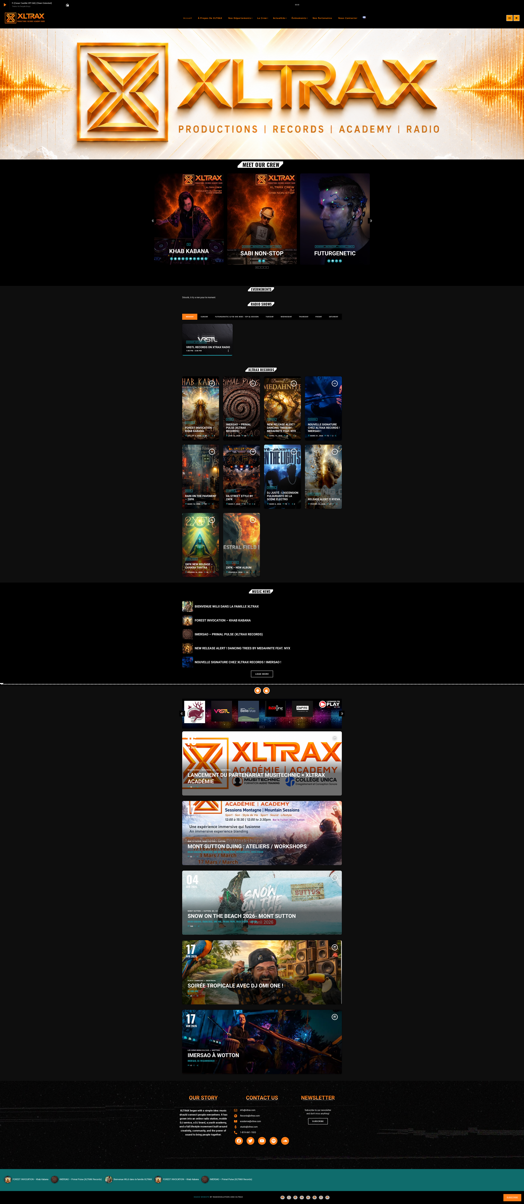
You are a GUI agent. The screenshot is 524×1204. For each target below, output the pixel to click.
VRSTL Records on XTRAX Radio (208, 347)
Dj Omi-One (193, 991)
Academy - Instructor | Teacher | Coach (188, 247)
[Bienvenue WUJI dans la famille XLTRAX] (59, 1182)
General (190, 423)
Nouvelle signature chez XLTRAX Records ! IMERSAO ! (324, 428)
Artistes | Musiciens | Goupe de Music (334, 247)
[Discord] (327, 1197)
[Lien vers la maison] (24, 18)
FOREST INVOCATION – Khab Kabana (199, 429)
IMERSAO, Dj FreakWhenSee (201, 1060)
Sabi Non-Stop (189, 253)
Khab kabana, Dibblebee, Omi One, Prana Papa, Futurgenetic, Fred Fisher (225, 852)
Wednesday (286, 317)
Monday (190, 317)
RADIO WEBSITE (201, 1197)
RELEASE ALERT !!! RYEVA (324, 499)
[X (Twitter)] (289, 1197)
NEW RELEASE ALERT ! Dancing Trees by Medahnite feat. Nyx (281, 428)
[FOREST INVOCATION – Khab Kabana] (107, 1182)
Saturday (333, 317)
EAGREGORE (335, 253)
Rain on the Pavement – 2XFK (201, 497)
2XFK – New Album (238, 567)
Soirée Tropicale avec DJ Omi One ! (235, 986)
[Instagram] (314, 1197)
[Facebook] (321, 1197)
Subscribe (512, 1197)
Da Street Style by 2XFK (239, 497)
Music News (314, 494)
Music (230, 419)
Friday (318, 317)
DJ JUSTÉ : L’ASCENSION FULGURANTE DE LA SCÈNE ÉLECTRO (282, 496)
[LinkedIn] (308, 1197)
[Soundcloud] (302, 1197)
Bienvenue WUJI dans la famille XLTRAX (227, 606)
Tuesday (270, 317)
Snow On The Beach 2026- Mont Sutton (242, 916)
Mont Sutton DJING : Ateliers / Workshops (247, 846)
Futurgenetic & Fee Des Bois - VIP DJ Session (237, 317)
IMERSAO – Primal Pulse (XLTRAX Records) (238, 428)
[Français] (366, 18)
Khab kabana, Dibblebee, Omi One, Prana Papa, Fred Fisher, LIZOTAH (222, 921)
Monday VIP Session (196, 342)
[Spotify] (295, 1197)
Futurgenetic (262, 253)
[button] (256, 267)
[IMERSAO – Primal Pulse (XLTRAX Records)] (157, 1182)
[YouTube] (282, 1197)
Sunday (204, 317)
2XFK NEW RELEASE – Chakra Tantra (199, 566)
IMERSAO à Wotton (213, 1055)
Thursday (304, 317)
